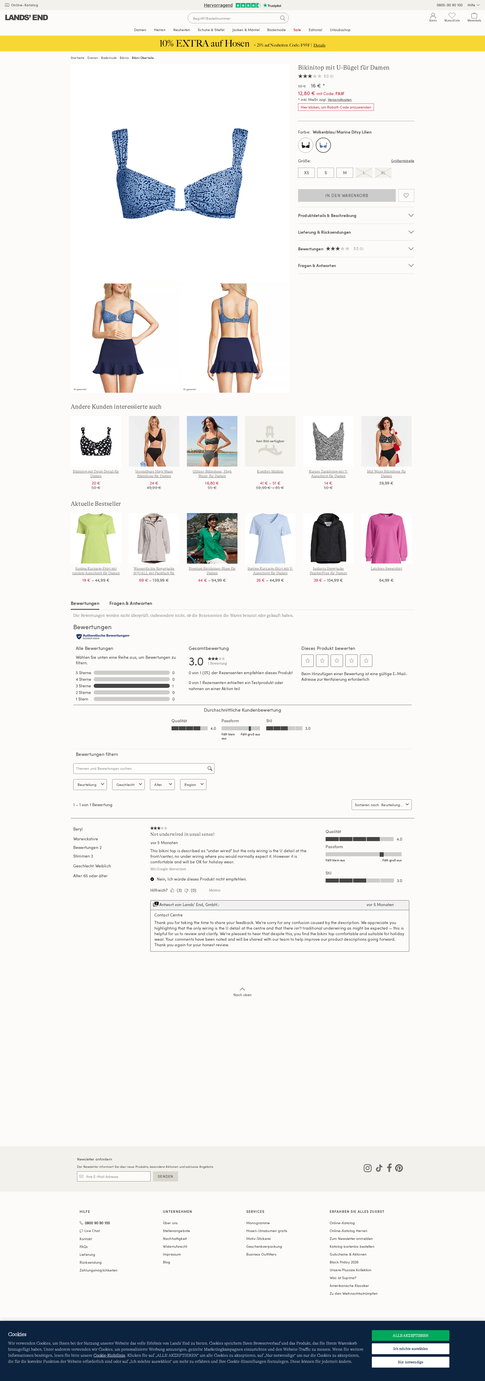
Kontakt (86, 1238)
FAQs (84, 1246)
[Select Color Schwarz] (305, 145)
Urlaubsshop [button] (340, 29)
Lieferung (87, 1254)
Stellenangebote (176, 1230)
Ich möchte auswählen (410, 1349)
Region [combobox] (190, 784)
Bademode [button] (276, 29)
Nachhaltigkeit (175, 1238)
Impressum (172, 1254)
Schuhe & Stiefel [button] (211, 29)
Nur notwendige (410, 1362)
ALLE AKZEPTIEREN (410, 1335)
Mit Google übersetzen (168, 869)
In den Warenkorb (346, 195)
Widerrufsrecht (175, 1246)
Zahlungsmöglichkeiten (98, 1270)
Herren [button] (159, 29)
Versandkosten (340, 99)
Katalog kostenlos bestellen (352, 1246)
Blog (167, 1262)
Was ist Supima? (343, 1277)
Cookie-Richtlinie (109, 1355)
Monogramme (258, 1222)
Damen (92, 58)
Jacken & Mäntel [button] (245, 29)
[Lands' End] (26, 18)
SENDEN (165, 1176)
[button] (307, 660)
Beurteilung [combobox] (87, 784)
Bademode (109, 58)
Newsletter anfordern (94, 1159)
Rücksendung (91, 1262)
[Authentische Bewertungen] (103, 637)
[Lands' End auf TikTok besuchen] (378, 1169)
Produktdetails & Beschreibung (327, 215)
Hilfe (471, 5)
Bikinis (124, 58)
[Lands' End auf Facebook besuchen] (388, 1169)
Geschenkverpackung (264, 1246)
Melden (215, 890)
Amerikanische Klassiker (349, 1285)
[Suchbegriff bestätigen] (282, 18)
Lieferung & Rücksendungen (324, 232)
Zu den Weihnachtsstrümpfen (354, 1293)
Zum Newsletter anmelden (351, 1238)
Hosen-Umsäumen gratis (266, 1230)
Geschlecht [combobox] (125, 784)
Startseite (78, 58)
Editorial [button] (315, 29)
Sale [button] (297, 29)
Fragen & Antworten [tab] (130, 603)
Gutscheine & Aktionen (348, 1254)
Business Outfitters (261, 1254)
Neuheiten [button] (181, 29)
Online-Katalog (24, 5)
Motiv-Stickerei (258, 1238)
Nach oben (242, 994)
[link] (217, 660)
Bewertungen (85, 603)
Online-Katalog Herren (348, 1230)
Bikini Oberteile (143, 58)
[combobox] (392, 804)
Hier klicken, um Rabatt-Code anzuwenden (336, 107)
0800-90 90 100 (450, 5)
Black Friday (344, 1262)
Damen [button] (140, 29)
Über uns (170, 1222)
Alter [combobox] (158, 784)
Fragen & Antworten (317, 265)
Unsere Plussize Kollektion (351, 1269)
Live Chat (92, 1231)
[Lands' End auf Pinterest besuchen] (397, 1169)
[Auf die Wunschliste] (406, 195)
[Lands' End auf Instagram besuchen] (368, 1169)
